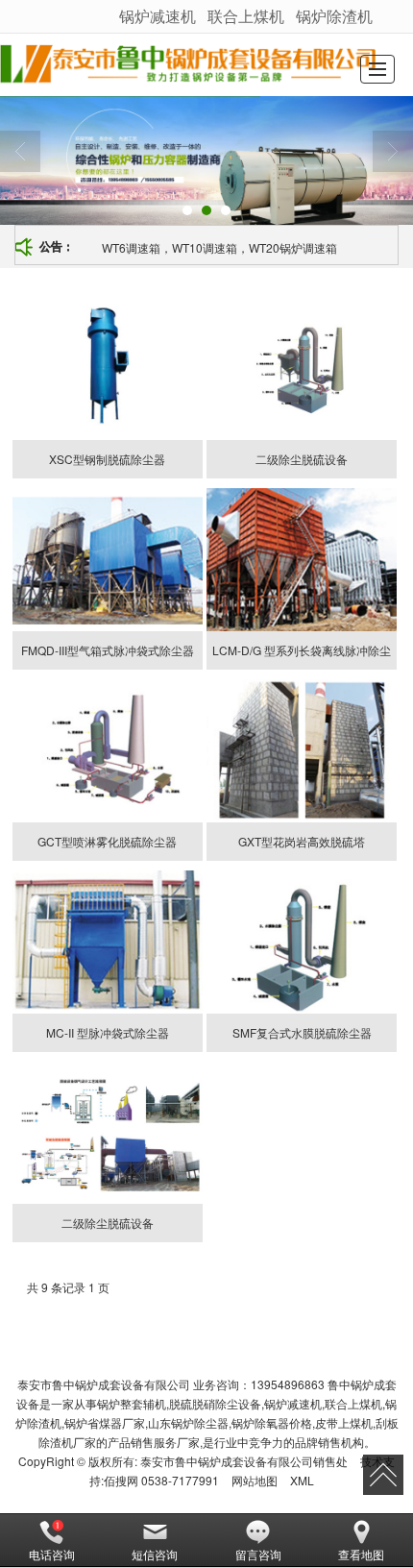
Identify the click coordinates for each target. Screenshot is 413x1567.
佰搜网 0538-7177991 (161, 1480)
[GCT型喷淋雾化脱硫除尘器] (107, 750)
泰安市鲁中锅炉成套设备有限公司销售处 (244, 1461)
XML (302, 1480)
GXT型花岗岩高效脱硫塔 (301, 841)
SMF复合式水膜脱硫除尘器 (302, 1032)
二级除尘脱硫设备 (301, 459)
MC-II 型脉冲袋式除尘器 (107, 1032)
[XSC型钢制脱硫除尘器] (107, 368)
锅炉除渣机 (334, 16)
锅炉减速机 (157, 16)
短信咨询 (155, 1554)
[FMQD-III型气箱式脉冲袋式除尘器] (107, 559)
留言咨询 (258, 1554)
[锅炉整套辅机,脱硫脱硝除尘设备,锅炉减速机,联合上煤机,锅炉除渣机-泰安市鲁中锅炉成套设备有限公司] (188, 65)
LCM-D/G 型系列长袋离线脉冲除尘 (301, 650)
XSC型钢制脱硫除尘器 (107, 459)
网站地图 (254, 1480)
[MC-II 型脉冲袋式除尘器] (107, 942)
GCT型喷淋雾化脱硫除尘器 (107, 841)
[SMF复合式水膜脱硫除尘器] (301, 942)
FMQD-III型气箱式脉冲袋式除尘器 (107, 650)
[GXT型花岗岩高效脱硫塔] (301, 750)
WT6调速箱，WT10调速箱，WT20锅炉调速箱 (219, 247)
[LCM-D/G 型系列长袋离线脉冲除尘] (301, 559)
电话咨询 (52, 1554)
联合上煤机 (245, 16)
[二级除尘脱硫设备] (301, 368)
